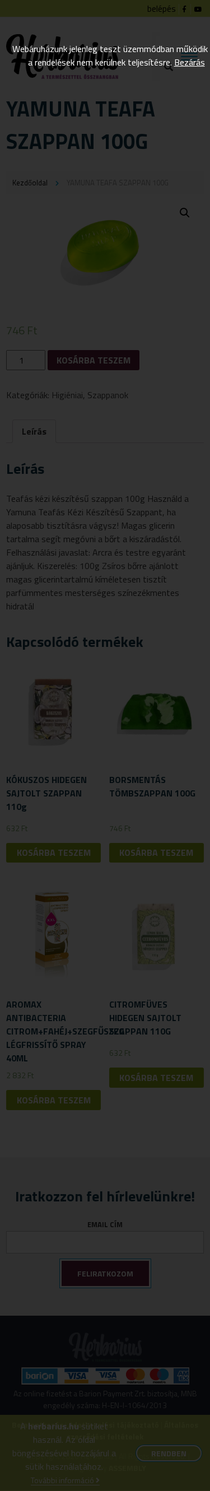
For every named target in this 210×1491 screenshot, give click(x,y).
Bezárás (189, 62)
